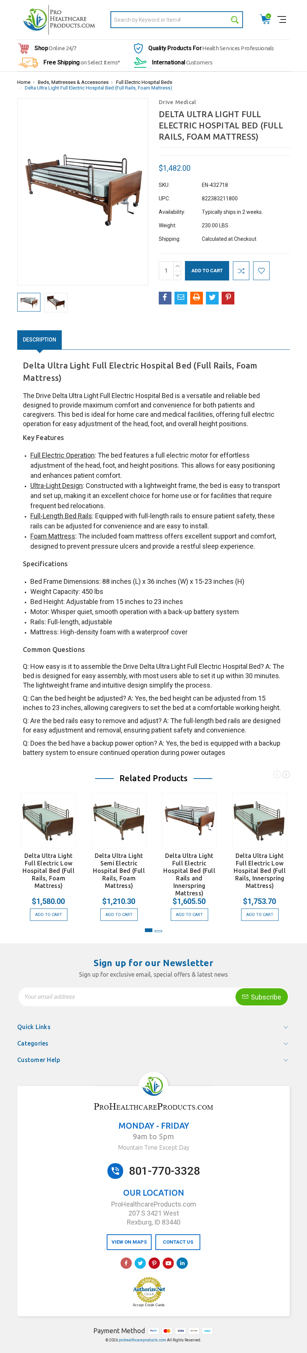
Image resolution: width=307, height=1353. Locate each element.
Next (286, 775)
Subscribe (265, 997)
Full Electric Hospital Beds (144, 82)
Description (39, 340)
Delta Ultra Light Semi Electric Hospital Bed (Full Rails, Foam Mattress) (119, 870)
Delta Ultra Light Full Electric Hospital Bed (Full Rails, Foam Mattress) (98, 88)
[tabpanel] (48, 853)
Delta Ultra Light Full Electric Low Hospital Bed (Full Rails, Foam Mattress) (48, 870)
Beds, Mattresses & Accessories (73, 82)
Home (23, 82)
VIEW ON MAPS (129, 1242)
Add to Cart (48, 914)
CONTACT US (178, 1242)
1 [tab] (148, 930)
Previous (277, 775)
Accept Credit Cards (149, 1305)
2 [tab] (158, 931)
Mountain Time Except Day (153, 1147)
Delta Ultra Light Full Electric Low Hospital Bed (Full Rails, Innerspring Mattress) (260, 870)
